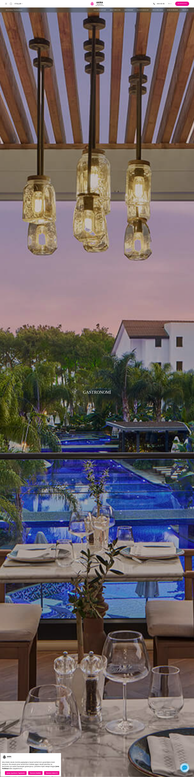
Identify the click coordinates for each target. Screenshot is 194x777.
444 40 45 (161, 4)
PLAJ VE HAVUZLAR (143, 10)
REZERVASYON (182, 3)
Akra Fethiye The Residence (14, 10)
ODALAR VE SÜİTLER (100, 10)
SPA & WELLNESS (158, 10)
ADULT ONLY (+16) (115, 10)
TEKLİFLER (185, 10)
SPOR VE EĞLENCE (172, 10)
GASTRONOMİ (128, 10)
